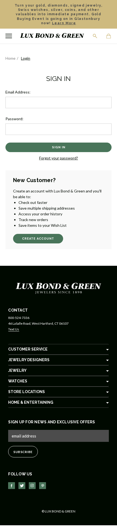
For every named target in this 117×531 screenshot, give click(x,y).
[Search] (95, 36)
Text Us (13, 329)
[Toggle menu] (8, 36)
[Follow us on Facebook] (11, 485)
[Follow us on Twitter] (22, 485)
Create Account (38, 238)
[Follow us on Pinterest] (42, 485)
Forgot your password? (58, 158)
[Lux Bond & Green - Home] (52, 36)
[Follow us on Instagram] (32, 485)
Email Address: (17, 92)
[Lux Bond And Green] (58, 288)
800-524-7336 (18, 318)
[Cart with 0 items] (109, 36)
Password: (14, 118)
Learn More (64, 23)
